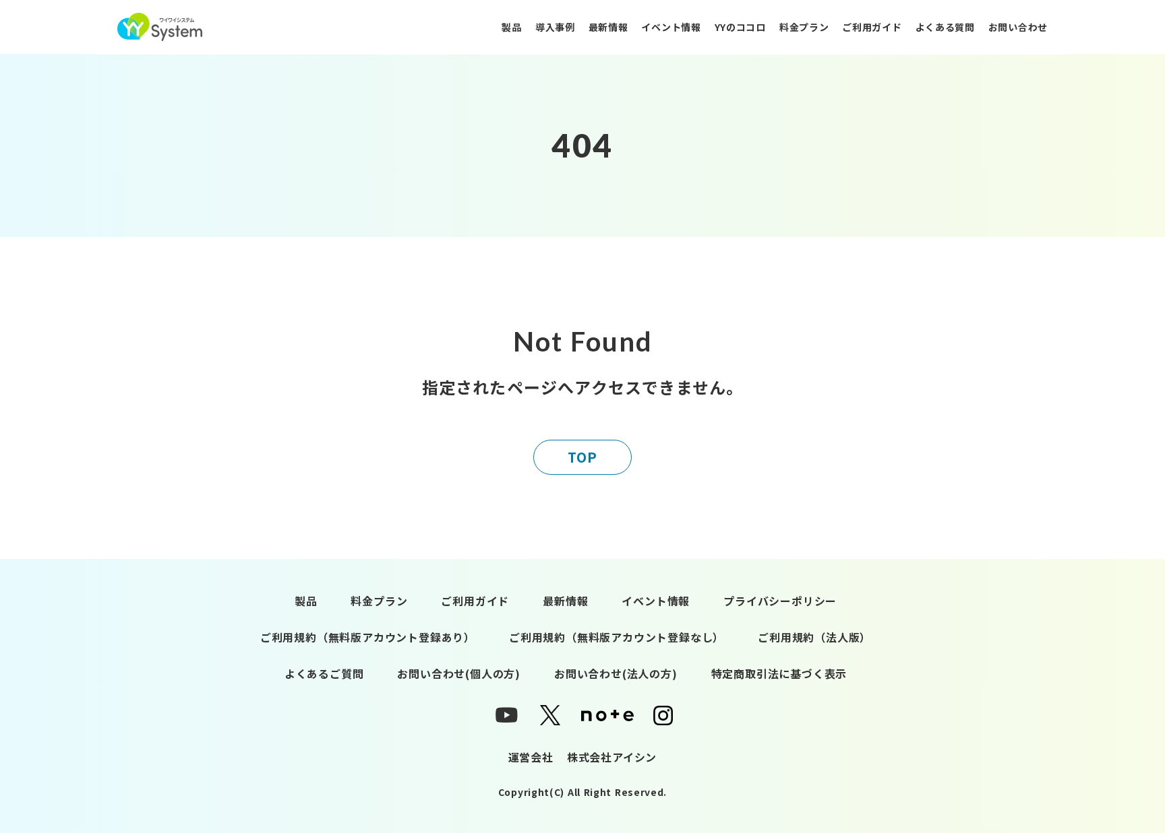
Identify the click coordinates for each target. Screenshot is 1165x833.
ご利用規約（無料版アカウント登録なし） (616, 637)
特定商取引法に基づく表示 (779, 673)
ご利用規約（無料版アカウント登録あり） (367, 637)
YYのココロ (740, 27)
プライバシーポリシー (780, 601)
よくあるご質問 (324, 673)
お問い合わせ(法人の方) (616, 673)
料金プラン (804, 27)
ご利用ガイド (871, 27)
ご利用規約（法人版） (814, 637)
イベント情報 (670, 27)
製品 (511, 27)
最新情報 (608, 27)
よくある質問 (945, 27)
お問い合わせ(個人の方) (458, 673)
